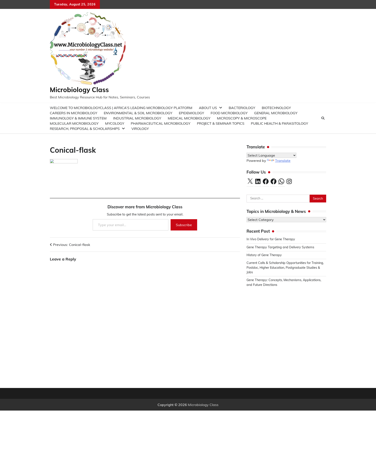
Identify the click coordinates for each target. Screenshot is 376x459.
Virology (140, 128)
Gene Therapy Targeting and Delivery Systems (280, 247)
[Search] (323, 118)
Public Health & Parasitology (279, 123)
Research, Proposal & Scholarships (85, 128)
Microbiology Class (79, 90)
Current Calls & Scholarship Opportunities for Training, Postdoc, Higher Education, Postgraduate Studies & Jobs (285, 267)
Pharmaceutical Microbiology (160, 123)
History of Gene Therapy (265, 255)
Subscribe (184, 225)
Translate (282, 160)
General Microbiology (275, 113)
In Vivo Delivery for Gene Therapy (271, 239)
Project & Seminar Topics (220, 123)
